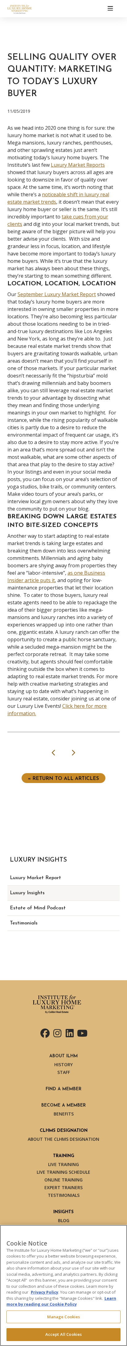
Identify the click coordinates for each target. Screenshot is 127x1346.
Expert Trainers (63, 1187)
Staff (63, 1072)
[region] (63, 1285)
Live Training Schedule (63, 1172)
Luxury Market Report (35, 877)
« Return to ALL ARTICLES (63, 778)
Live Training (63, 1164)
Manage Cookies (63, 1316)
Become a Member (63, 1105)
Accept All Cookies (63, 1334)
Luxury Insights (27, 893)
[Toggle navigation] (110, 8)
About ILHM (63, 1056)
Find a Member (63, 1089)
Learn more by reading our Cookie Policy (61, 1301)
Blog (63, 1220)
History (63, 1064)
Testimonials (24, 923)
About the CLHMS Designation (63, 1139)
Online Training (63, 1180)
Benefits (64, 1114)
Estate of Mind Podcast (38, 908)
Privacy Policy (44, 1292)
